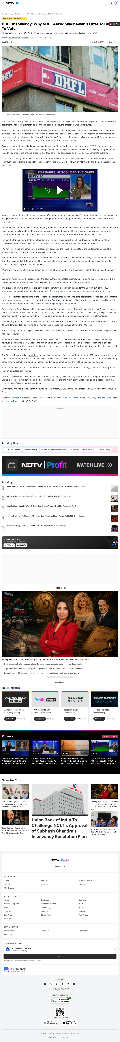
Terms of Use (52, 1033)
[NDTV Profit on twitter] (50, 983)
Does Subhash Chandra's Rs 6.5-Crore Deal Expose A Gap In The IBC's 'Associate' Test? (15, 830)
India (81, 904)
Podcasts (83, 931)
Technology (46, 907)
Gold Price (8, 915)
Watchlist (45, 880)
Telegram (45, 931)
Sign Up (60, 956)
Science (44, 911)
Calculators (8, 919)
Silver (108, 398)
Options (82, 884)
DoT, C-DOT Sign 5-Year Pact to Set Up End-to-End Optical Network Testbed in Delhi (14, 804)
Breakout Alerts (85, 880)
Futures (44, 884)
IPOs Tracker (9, 888)
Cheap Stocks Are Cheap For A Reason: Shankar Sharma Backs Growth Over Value (15, 761)
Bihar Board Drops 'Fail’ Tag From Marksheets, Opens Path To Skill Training (104, 832)
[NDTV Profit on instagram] (56, 983)
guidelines (33, 355)
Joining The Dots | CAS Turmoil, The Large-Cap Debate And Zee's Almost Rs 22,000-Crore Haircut (104, 805)
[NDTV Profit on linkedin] (62, 983)
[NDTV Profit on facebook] (44, 983)
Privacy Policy (63, 1033)
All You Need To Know (14, 710)
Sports (81, 907)
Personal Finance (70, 398)
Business (25, 38)
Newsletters (9, 931)
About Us (43, 1033)
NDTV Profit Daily (42, 710)
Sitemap (72, 1033)
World (6, 907)
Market (41, 398)
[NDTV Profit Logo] (60, 859)
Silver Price (46, 915)
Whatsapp (8, 934)
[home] (15, 2)
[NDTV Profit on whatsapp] (74, 983)
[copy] (117, 42)
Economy (83, 900)
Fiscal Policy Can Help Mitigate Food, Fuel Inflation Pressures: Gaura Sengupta (103, 761)
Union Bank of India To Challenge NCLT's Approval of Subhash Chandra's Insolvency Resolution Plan (59, 828)
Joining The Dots (101, 710)
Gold (99, 398)
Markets (7, 900)
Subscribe (10, 719)
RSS (78, 1033)
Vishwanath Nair (14, 38)
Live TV (7, 884)
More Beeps (59, 682)
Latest (9, 401)
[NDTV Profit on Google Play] (50, 1023)
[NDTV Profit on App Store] (69, 1023)
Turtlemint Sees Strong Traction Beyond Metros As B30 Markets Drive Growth (44, 761)
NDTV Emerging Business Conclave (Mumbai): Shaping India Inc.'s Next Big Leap (74, 761)
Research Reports (71, 710)
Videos (82, 911)
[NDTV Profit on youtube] (68, 983)
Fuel (93, 398)
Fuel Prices (83, 915)
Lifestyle (7, 911)
